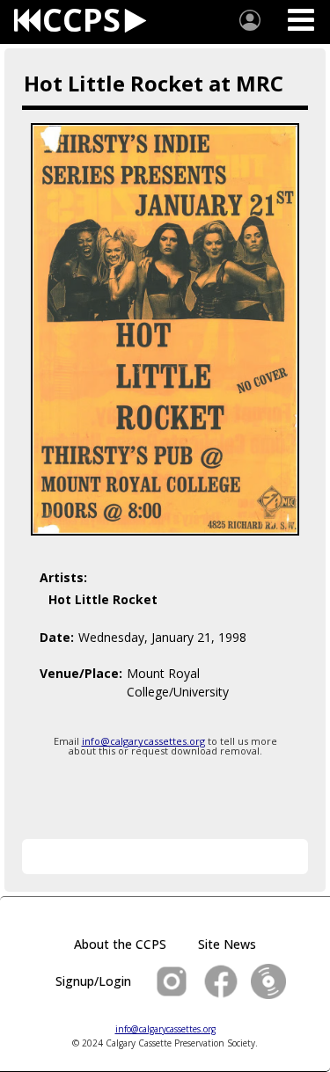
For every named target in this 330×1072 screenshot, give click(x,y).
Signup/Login (93, 981)
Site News (227, 944)
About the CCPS (120, 944)
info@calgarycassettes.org (143, 740)
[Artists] (249, 20)
